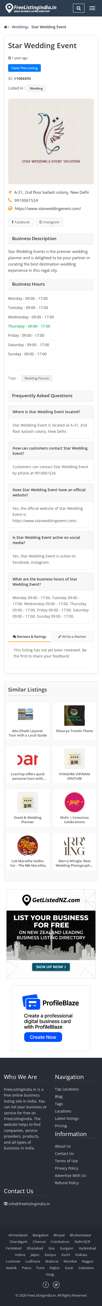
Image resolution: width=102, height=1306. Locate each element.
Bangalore (40, 1235)
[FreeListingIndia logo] (31, 8)
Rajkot (55, 1267)
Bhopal (59, 1235)
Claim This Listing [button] (24, 68)
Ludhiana (32, 1261)
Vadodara (86, 1267)
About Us (63, 1146)
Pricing (61, 1125)
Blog (59, 1096)
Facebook (22, 222)
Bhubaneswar (80, 1235)
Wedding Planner (37, 378)
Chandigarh (18, 1241)
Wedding (19, 26)
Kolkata (81, 1254)
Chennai (39, 1241)
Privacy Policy (66, 1168)
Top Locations (67, 1089)
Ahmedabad (17, 1235)
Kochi (65, 1254)
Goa (51, 1248)
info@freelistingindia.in (29, 1203)
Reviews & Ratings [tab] (31, 636)
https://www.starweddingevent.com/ (48, 208)
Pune (40, 1267)
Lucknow (13, 1261)
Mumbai (70, 1261)
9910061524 (26, 200)
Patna (26, 1267)
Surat (69, 1267)
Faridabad (13, 1248)
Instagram (51, 222)
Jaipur (35, 1254)
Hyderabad (87, 1248)
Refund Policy (67, 1182)
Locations (63, 1111)
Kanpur (50, 1254)
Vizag (50, 1274)
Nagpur (88, 1261)
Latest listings (67, 1118)
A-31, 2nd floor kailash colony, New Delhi (51, 192)
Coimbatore (60, 1241)
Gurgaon (66, 1248)
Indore (20, 1254)
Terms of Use (66, 1160)
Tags (59, 1103)
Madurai (51, 1261)
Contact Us (64, 1153)
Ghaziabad (35, 1248)
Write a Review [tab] (73, 636)
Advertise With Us (70, 1175)
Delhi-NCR (82, 1241)
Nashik (11, 1267)
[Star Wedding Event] (51, 140)
